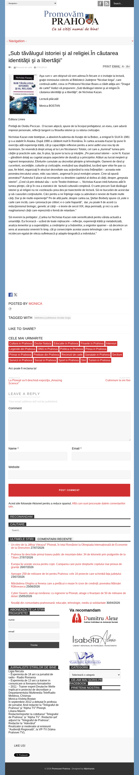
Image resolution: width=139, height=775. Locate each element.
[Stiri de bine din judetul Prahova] (71, 30)
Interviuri (111, 343)
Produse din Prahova (46, 354)
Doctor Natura (42, 343)
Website (13, 467)
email (11, 631)
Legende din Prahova (22, 349)
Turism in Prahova (99, 360)
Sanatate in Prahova (97, 354)
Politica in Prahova (71, 349)
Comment (15, 408)
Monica (35, 303)
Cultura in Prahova (20, 343)
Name (13, 448)
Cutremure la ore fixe (118, 380)
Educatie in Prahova (66, 343)
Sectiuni (117, 354)
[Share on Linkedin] (20, 295)
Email (77, 448)
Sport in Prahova (68, 360)
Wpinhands (89, 769)
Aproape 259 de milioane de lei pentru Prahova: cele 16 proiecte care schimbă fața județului (66, 573)
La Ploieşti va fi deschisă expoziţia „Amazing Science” (35, 382)
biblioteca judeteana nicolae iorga (53, 317)
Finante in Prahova (92, 343)
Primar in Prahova (20, 354)
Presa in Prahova (95, 349)
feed (106, 3)
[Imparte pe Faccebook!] (10, 295)
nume (11, 619)
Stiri (83, 360)
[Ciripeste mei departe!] (15, 295)
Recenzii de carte (24, 67)
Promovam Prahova (61, 769)
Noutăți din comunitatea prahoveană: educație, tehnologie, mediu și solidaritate (58, 602)
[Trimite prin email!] (25, 295)
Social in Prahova (45, 360)
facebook (100, 3)
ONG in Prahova (48, 349)
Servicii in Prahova (20, 360)
